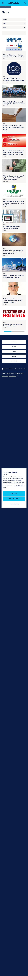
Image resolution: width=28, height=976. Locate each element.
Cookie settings (14, 503)
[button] (8, 7)
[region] (14, 488)
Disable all (14, 493)
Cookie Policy (17, 485)
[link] (4, 7)
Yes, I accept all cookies (14, 498)
